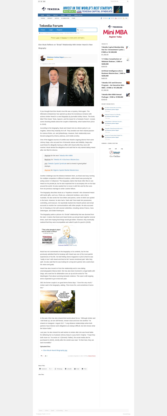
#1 (40, 63)
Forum (43, 30)
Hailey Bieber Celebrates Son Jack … (114, 121)
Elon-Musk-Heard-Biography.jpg (55, 350)
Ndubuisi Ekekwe (92, 355)
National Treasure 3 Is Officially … (113, 114)
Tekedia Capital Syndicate (56, 163)
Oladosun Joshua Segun (55, 57)
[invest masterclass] (59, 248)
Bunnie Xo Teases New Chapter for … (114, 135)
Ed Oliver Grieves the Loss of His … (113, 107)
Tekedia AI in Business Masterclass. (66, 159)
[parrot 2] (57, 315)
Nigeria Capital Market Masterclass (66, 170)
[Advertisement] (67, 393)
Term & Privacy (126, 414)
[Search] (128, 1)
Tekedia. (39, 414)
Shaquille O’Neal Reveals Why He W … (114, 128)
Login (51, 30)
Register (59, 30)
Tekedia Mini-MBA (65, 155)
